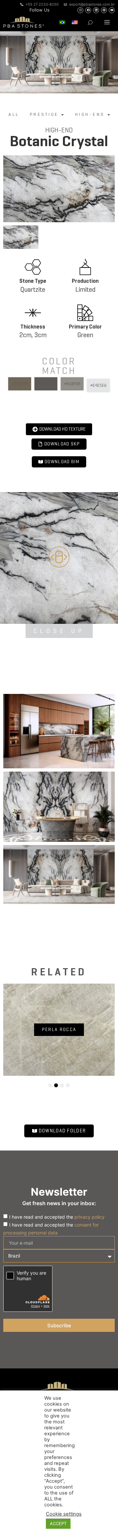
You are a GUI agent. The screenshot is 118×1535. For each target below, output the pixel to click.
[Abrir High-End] (109, 114)
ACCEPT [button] (58, 1523)
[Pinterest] (104, 10)
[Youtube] (112, 10)
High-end (59, 130)
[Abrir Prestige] (62, 114)
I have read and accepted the (57, 1217)
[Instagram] (80, 10)
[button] (107, 22)
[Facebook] (88, 10)
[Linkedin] (96, 10)
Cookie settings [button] (64, 1514)
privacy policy (89, 1217)
